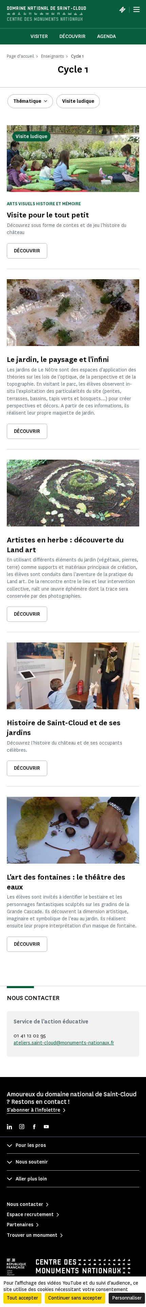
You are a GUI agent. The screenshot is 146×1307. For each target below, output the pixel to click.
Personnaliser (127, 1298)
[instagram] (21, 1127)
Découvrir (72, 36)
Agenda (106, 36)
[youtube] (46, 1127)
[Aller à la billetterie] (122, 9)
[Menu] (136, 9)
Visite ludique (78, 101)
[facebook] (34, 1127)
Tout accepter (22, 1298)
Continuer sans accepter (75, 1298)
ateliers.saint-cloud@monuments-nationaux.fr (64, 1043)
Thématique (27, 101)
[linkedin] (9, 1127)
